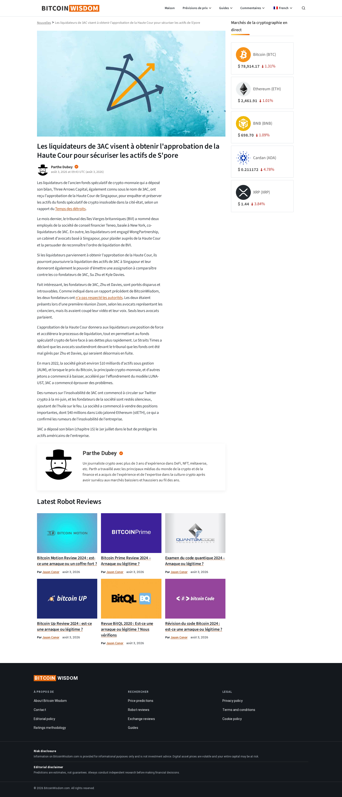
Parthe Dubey (100, 453)
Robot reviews (138, 710)
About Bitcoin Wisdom (50, 701)
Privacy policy (232, 701)
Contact (40, 710)
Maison (170, 8)
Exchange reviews (141, 719)
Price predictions (140, 701)
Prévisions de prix (195, 8)
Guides (224, 8)
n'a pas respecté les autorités (99, 298)
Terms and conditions (238, 710)
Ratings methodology (50, 728)
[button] (303, 8)
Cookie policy (232, 719)
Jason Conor (50, 572)
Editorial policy (44, 719)
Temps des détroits (70, 209)
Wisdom (56, 678)
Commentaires (250, 8)
